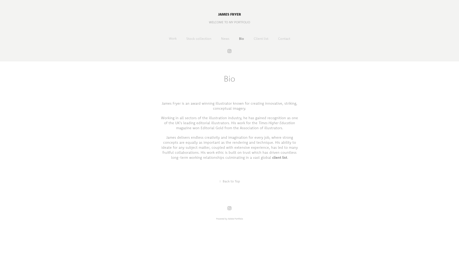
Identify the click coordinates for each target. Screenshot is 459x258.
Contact (284, 38)
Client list (261, 38)
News (225, 38)
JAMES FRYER (229, 14)
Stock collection (198, 38)
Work (173, 38)
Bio (241, 38)
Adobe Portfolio (235, 218)
